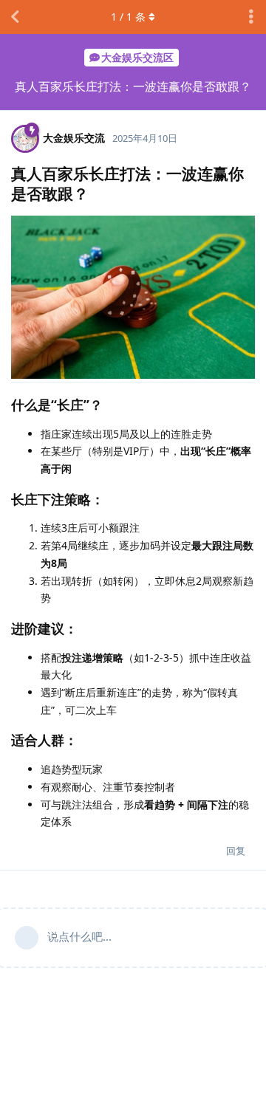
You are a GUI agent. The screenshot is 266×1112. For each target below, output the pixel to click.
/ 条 (128, 17)
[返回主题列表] (15, 17)
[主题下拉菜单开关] (251, 17)
